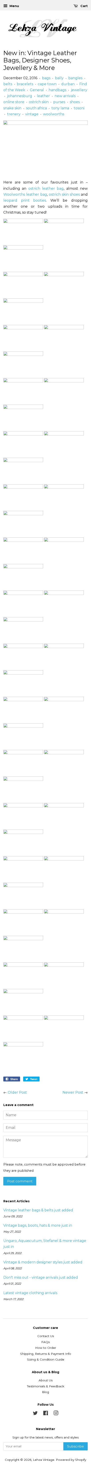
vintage (31, 114)
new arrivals (65, 96)
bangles (75, 78)
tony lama (60, 108)
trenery (14, 114)
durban (68, 84)
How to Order (45, 1347)
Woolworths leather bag (25, 194)
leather (43, 96)
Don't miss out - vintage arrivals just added (40, 1277)
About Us (46, 1380)
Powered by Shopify (71, 1459)
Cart (84, 6)
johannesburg (19, 96)
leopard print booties (24, 200)
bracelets (25, 84)
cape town (47, 84)
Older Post (17, 1092)
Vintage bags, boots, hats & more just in (37, 1225)
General (37, 90)
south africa (36, 108)
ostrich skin (39, 102)
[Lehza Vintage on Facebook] (45, 1414)
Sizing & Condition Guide (45, 1359)
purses (59, 102)
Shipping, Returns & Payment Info (45, 1353)
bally (59, 78)
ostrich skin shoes (64, 194)
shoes (75, 102)
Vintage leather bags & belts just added (38, 1210)
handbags (57, 90)
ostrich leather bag (46, 188)
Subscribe (75, 1446)
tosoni (79, 108)
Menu (14, 6)
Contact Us (45, 1336)
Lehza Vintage (43, 1459)
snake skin (12, 108)
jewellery (79, 90)
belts (7, 84)
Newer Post (73, 1092)
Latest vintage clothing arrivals (30, 1293)
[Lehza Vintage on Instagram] (55, 1414)
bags (46, 78)
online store (13, 102)
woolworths (53, 114)
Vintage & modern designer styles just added (42, 1262)
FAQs (45, 1342)
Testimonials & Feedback (45, 1386)
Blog (45, 1392)
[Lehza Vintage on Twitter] (35, 1414)
